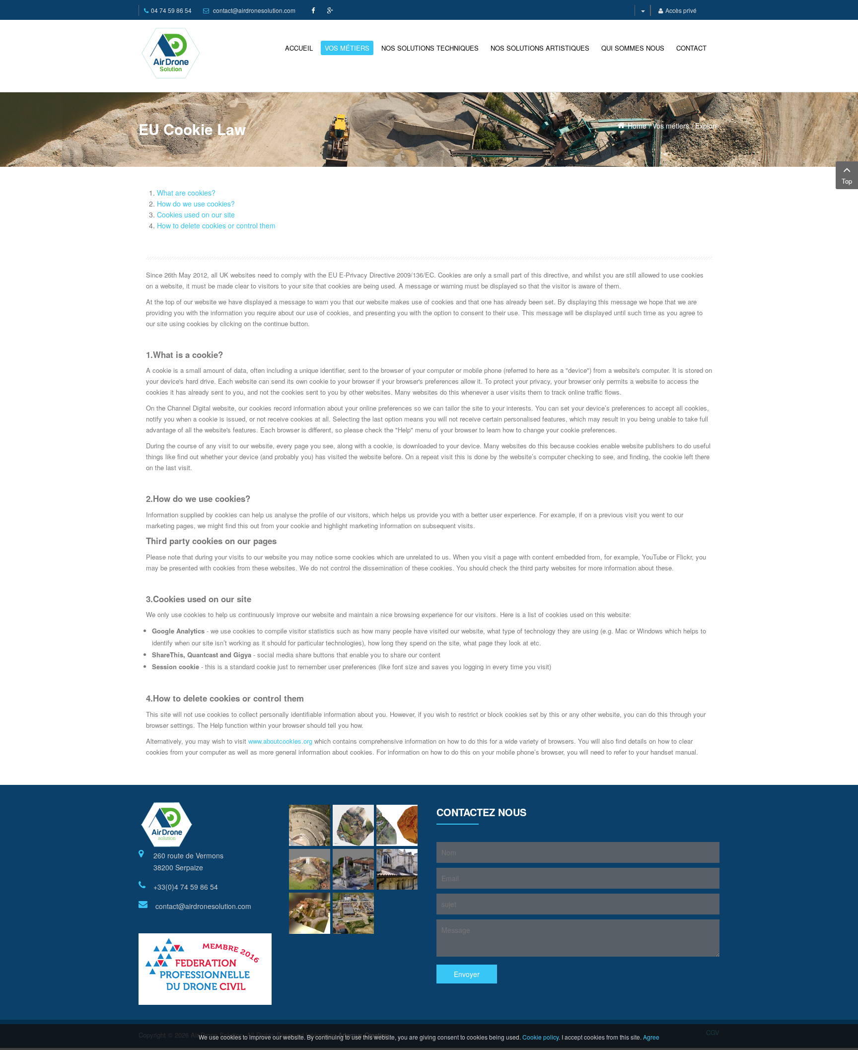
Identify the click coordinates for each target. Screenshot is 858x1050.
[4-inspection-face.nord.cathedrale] (397, 869)
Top (847, 181)
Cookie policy (540, 1037)
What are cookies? (186, 193)
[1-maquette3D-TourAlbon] (309, 869)
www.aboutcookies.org (280, 741)
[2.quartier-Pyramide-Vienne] (353, 869)
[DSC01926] (309, 825)
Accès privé (681, 10)
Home (637, 126)
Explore (707, 126)
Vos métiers (670, 126)
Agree (651, 1037)
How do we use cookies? (196, 204)
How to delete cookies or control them (216, 225)
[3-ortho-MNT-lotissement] (397, 825)
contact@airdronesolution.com (254, 10)
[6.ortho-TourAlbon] (353, 825)
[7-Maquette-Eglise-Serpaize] (309, 913)
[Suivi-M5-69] (353, 913)
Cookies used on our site (196, 214)
